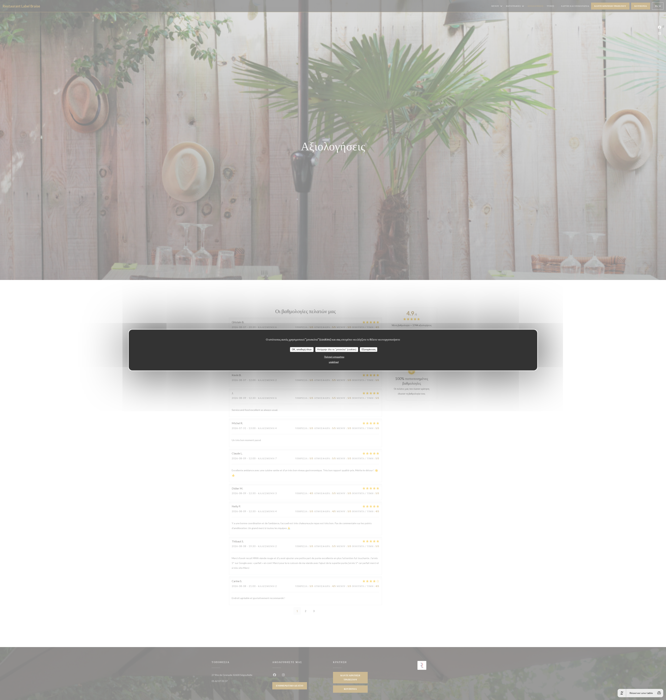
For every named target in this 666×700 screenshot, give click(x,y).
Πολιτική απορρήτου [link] (334, 356)
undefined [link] (334, 362)
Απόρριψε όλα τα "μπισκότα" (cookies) (336, 349)
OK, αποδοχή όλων (302, 349)
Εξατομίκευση (368, 349)
